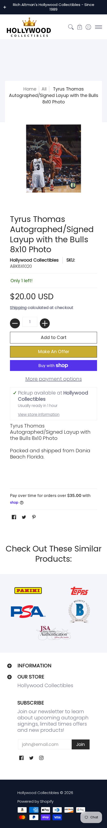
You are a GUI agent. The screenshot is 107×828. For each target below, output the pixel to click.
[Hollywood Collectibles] (28, 27)
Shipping (18, 307)
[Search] (70, 27)
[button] (79, 27)
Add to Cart (53, 337)
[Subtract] (15, 323)
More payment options (53, 379)
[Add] (45, 323)
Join (80, 744)
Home (29, 89)
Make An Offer (53, 352)
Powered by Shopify (35, 801)
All (44, 89)
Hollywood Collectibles (34, 260)
